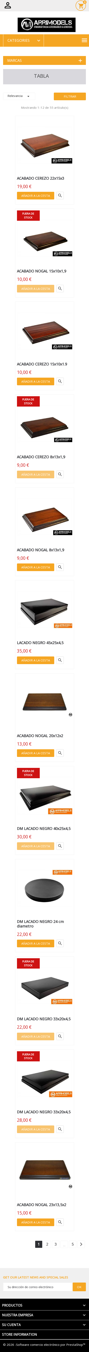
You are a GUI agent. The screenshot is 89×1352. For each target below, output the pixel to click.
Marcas (14, 60)
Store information (19, 1334)
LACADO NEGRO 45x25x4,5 (40, 642)
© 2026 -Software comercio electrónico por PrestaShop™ (44, 1344)
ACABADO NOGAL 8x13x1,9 (40, 549)
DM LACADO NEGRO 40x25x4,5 (44, 828)
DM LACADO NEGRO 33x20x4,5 (44, 1018)
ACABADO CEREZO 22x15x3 (40, 178)
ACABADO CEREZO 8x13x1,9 (41, 456)
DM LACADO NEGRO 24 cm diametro (40, 923)
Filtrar (70, 96)
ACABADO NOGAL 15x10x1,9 (41, 270)
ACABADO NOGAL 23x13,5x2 (41, 1204)
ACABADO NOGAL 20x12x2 (40, 735)
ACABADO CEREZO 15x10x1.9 (42, 364)
